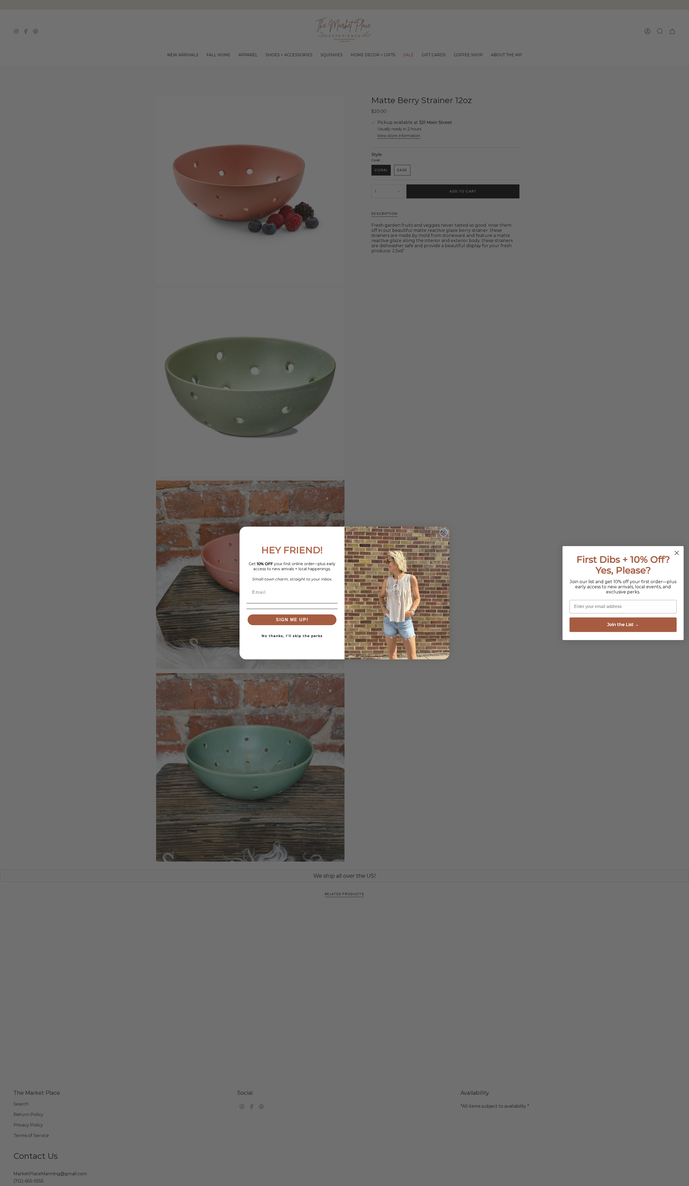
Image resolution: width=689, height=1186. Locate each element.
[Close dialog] (443, 532)
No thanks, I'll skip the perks (292, 636)
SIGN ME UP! (292, 619)
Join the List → (623, 624)
